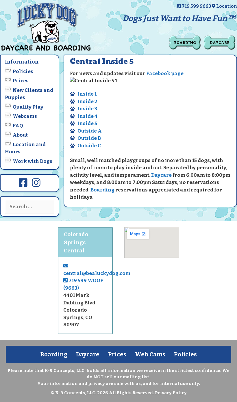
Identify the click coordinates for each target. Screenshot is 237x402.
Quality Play (28, 107)
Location (226, 6)
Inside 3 (87, 109)
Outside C (89, 146)
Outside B (89, 138)
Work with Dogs (32, 161)
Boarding (185, 42)
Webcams (25, 116)
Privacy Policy (171, 392)
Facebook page (165, 73)
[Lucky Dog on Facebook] (23, 185)
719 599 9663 (196, 6)
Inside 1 (87, 94)
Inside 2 (87, 101)
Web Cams (150, 354)
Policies (23, 71)
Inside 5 (87, 123)
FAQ (18, 126)
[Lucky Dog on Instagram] (36, 185)
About (20, 135)
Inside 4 (87, 116)
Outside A (89, 131)
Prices (21, 81)
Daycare (219, 42)
